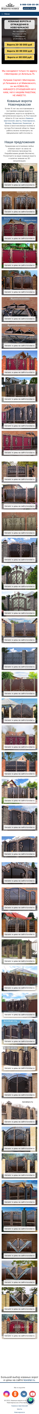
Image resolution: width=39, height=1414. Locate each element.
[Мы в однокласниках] (15, 1394)
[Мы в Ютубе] (32, 1394)
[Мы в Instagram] (6, 1394)
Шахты (19, 1409)
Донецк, (8, 123)
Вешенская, (17, 123)
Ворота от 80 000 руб (19, 57)
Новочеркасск (19, 1412)
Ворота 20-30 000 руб (19, 44)
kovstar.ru (29, 1380)
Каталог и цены (29, 8)
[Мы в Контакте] (24, 1394)
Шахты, (19, 121)
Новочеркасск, (28, 121)
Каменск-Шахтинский (19, 1406)
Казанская (27, 123)
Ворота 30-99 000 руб (19, 51)
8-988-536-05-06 (29, 4)
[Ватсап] (30, 1400)
